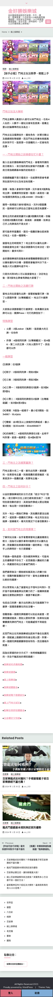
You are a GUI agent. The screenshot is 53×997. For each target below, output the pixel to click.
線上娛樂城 (14, 69)
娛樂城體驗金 (11, 687)
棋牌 (4, 69)
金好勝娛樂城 (22, 11)
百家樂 (5, 774)
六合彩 (10, 912)
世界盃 (10, 902)
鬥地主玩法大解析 (13, 111)
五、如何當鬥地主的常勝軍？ (19, 529)
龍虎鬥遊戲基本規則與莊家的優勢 (22, 827)
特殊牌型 (8, 321)
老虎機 (10, 931)
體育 (9, 940)
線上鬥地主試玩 (12, 702)
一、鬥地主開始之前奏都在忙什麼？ (23, 154)
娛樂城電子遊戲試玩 (14, 695)
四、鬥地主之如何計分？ (17, 486)
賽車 (9, 936)
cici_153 (27, 78)
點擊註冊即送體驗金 (14, 710)
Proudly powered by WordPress (18, 987)
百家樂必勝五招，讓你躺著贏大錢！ (23, 872)
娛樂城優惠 (9, 672)
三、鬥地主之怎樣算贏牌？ (18, 463)
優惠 (9, 907)
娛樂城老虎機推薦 (13, 664)
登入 (10, 993)
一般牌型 (8, 356)
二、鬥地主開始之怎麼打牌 (18, 286)
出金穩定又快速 (12, 718)
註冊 (37, 993)
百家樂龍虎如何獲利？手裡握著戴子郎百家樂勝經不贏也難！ (26, 780)
